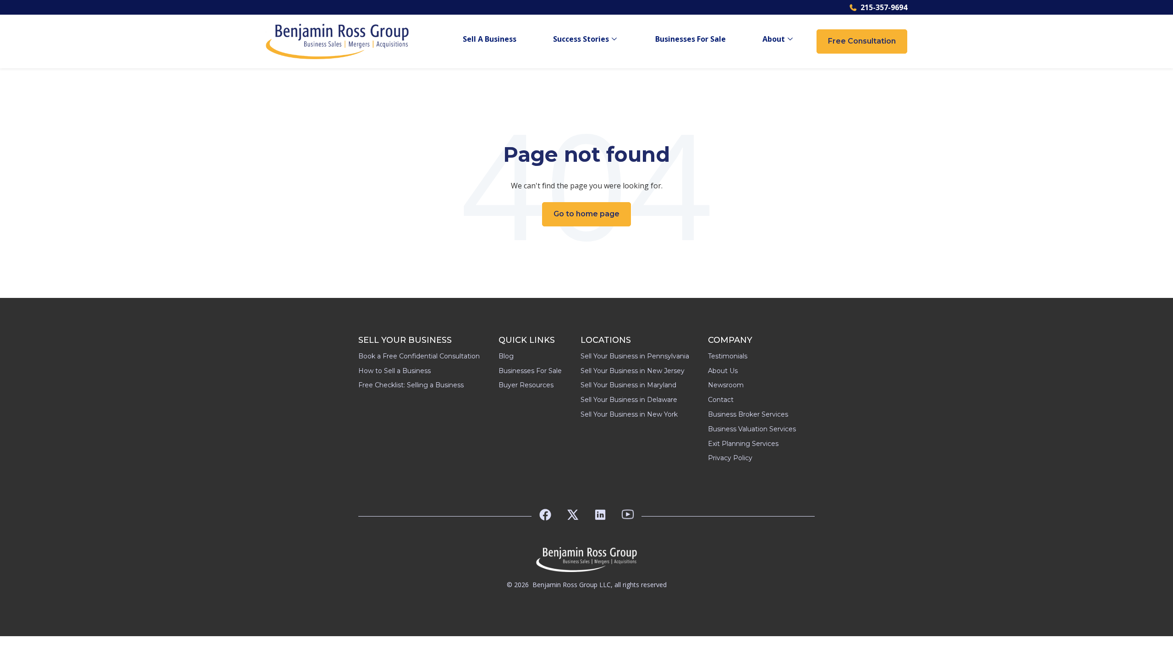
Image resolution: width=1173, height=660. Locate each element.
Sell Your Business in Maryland (628, 385)
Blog (506, 356)
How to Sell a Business (394, 371)
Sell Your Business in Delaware (629, 400)
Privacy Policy (730, 458)
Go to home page (586, 213)
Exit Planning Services (743, 444)
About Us (723, 371)
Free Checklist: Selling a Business (411, 385)
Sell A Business (489, 39)
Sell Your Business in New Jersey (633, 371)
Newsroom (726, 385)
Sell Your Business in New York (629, 414)
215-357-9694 (884, 7)
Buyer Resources (526, 385)
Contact (721, 400)
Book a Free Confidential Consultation (419, 356)
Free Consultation (862, 41)
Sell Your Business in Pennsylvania (635, 356)
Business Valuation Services (752, 429)
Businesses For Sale (690, 39)
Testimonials (727, 356)
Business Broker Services (748, 414)
